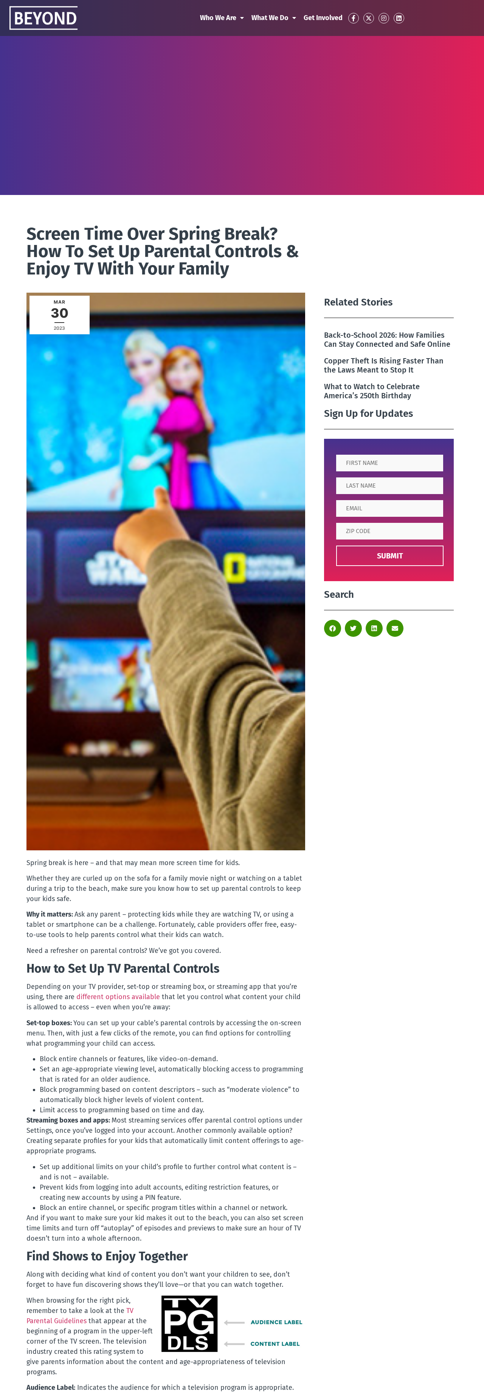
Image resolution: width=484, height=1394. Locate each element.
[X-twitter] (368, 18)
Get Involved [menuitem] (323, 18)
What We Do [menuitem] (270, 18)
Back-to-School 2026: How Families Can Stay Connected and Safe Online (387, 340)
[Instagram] (384, 18)
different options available (118, 997)
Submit (390, 555)
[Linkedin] (399, 18)
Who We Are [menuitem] (218, 18)
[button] (332, 628)
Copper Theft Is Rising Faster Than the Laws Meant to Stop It (384, 365)
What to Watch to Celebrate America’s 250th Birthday (372, 391)
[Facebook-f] (353, 18)
